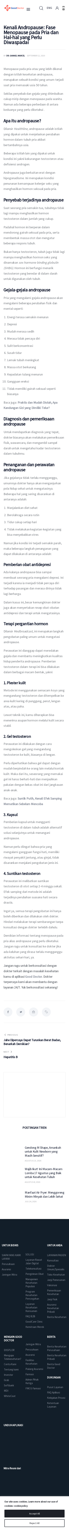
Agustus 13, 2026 (33, 1160)
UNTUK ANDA (54, 1245)
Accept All (34, 1513)
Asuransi (6, 1269)
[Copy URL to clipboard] (46, 1012)
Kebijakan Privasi (56, 1397)
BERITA (51, 1336)
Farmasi (29, 1374)
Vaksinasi (52, 1285)
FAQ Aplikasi (53, 1392)
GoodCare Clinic (34, 1321)
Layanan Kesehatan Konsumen (31, 1307)
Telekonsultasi (33, 1268)
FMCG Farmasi (33, 1388)
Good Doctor (33, 976)
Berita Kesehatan (56, 1317)
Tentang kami (11, 1369)
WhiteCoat (10, 1396)
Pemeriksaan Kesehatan (54, 1292)
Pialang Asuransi (34, 1369)
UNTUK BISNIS (10, 1245)
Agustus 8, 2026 (32, 1182)
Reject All (34, 1523)
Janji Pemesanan (56, 1280)
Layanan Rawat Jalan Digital (33, 1261)
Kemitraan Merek (34, 1327)
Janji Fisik (52, 1299)
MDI (6, 1390)
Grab (6, 1380)
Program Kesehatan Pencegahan (32, 1295)
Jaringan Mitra (9, 1274)
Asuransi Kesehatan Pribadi (53, 1308)
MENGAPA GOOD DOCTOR (13, 1338)
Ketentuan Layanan (53, 1404)
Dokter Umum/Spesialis (55, 1267)
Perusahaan (8, 1264)
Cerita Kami (10, 1364)
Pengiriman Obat (34, 1274)
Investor (8, 1374)
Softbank (9, 1385)
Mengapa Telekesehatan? (12, 1357)
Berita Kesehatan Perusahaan (56, 1348)
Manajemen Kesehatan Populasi (31, 1283)
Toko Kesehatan (56, 1274)
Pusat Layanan (55, 1387)
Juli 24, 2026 (30, 1201)
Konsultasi (53, 1260)
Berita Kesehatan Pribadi (56, 1357)
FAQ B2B (30, 1316)
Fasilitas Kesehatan (31, 1361)
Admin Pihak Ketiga (32, 1381)
